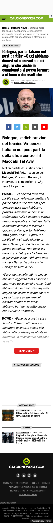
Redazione (46, 483)
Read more (25, 351)
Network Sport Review (28, 494)
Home (5, 28)
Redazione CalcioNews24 (24, 83)
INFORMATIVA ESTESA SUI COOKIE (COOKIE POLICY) (28, 490)
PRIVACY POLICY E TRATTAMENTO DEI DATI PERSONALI (28, 486)
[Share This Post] (26, 126)
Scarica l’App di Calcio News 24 (15, 483)
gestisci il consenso (8, 502)
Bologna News (19, 28)
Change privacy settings (41, 521)
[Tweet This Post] (17, 126)
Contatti (35, 483)
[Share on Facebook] (8, 126)
